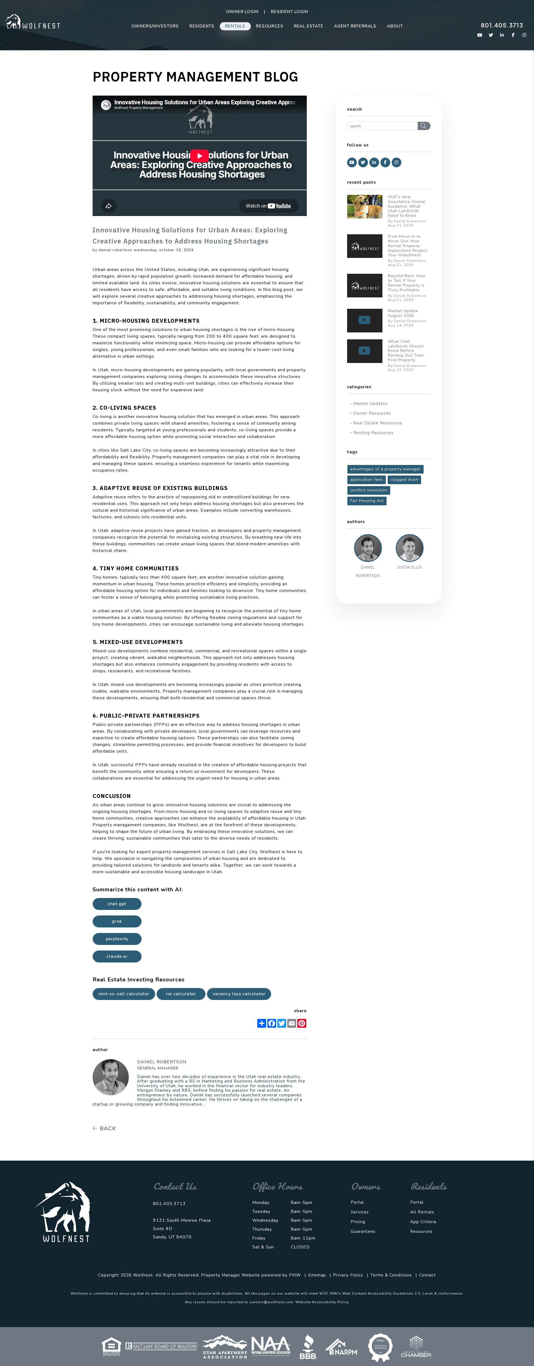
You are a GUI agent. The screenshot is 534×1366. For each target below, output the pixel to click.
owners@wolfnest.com (271, 1302)
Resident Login (289, 11)
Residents (201, 26)
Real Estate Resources (377, 423)
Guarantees (363, 1231)
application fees (366, 479)
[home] (32, 20)
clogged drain (404, 479)
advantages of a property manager (385, 469)
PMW (295, 1275)
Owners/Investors (155, 26)
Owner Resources (372, 413)
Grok (117, 921)
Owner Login (242, 11)
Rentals (235, 26)
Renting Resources (373, 433)
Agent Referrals (355, 26)
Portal (357, 1202)
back (107, 1128)
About (395, 26)
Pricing (358, 1222)
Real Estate (308, 26)
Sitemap (317, 1275)
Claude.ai (117, 956)
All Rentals (422, 1212)
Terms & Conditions (391, 1275)
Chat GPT (117, 904)
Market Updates (370, 403)
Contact (427, 1275)
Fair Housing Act (367, 500)
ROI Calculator (181, 994)
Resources (269, 26)
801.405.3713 (502, 25)
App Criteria (423, 1222)
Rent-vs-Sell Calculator (123, 994)
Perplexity (117, 939)
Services (360, 1212)
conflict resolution (368, 490)
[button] (480, 35)
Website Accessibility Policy (322, 1302)
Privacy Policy (348, 1275)
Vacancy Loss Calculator (239, 994)
